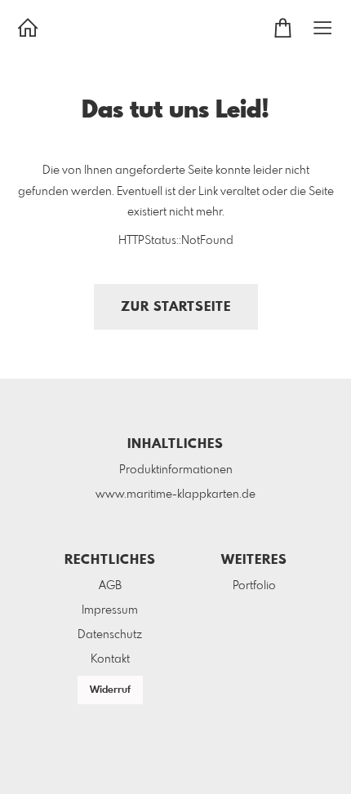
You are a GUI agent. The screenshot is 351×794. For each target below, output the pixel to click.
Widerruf (110, 690)
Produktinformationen (176, 470)
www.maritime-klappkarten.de (175, 494)
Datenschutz (110, 635)
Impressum (110, 610)
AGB (110, 586)
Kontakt (110, 659)
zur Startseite (176, 307)
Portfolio (254, 586)
